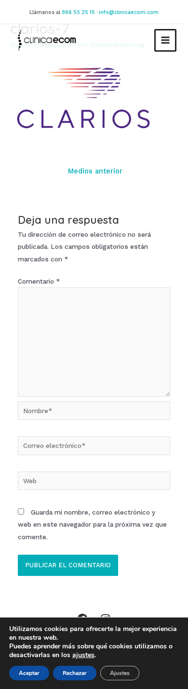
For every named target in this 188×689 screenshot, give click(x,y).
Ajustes (120, 673)
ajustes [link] (83, 655)
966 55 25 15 (78, 12)
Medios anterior (95, 171)
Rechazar (75, 673)
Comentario (39, 281)
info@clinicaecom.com (129, 12)
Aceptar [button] (29, 673)
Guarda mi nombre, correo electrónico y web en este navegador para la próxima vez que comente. (92, 524)
